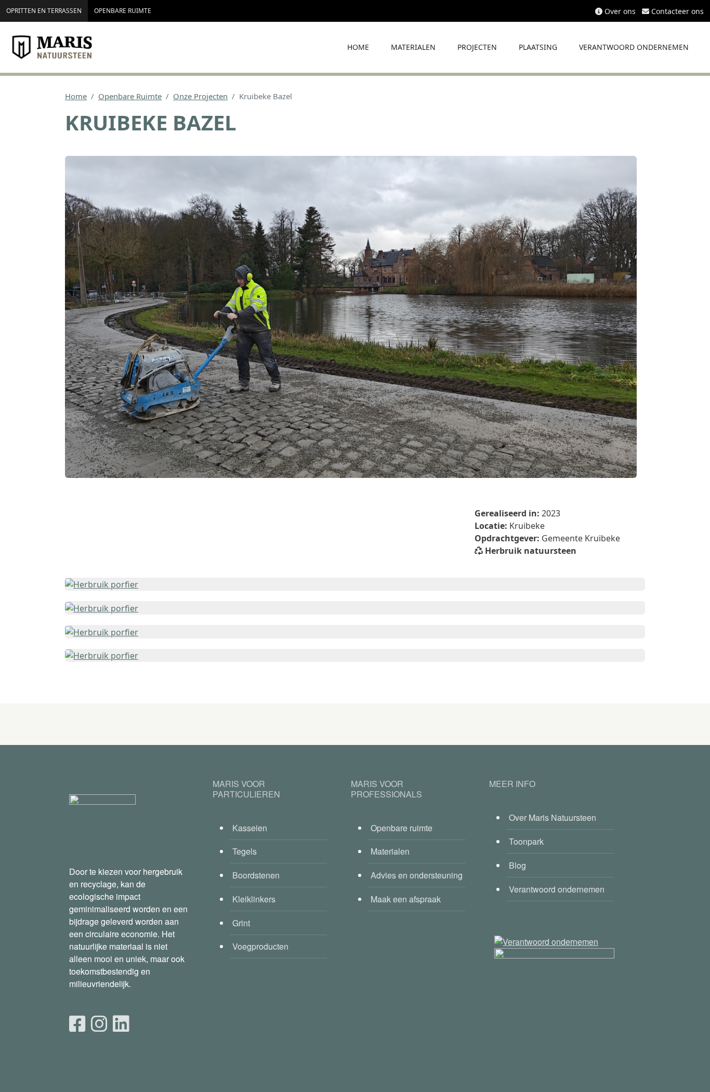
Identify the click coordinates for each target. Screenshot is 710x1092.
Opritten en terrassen (44, 10)
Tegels (244, 851)
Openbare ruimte (122, 10)
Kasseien (249, 828)
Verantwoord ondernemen (556, 889)
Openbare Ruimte (130, 96)
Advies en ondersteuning (417, 875)
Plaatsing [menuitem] (538, 47)
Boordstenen (256, 875)
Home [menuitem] (358, 47)
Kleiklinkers (253, 899)
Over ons (620, 11)
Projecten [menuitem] (477, 47)
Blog (517, 865)
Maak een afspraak (406, 899)
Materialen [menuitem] (413, 47)
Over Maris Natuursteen (552, 817)
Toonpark (526, 841)
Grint (241, 923)
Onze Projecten (200, 96)
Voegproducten (260, 946)
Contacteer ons (677, 11)
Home (76, 96)
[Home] (52, 47)
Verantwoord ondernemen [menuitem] (634, 47)
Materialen (390, 851)
